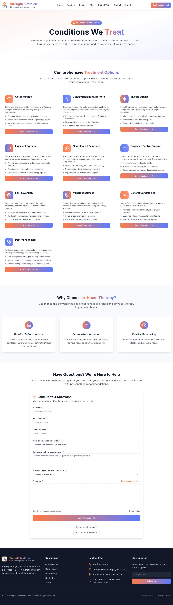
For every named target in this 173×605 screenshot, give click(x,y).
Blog (92, 5)
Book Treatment (27, 131)
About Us (50, 582)
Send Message (84, 518)
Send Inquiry (51, 569)
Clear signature (134, 511)
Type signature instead (130, 481)
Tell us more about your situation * (48, 452)
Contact (117, 5)
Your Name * (38, 407)
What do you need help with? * (46, 441)
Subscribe (151, 581)
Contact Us (50, 578)
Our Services (51, 564)
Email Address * (40, 418)
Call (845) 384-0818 (88, 532)
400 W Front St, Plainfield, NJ (107, 574)
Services (71, 5)
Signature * (38, 481)
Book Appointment (161, 5)
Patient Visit (103, 5)
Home (60, 5)
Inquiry (82, 5)
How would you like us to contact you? (50, 470)
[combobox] (86, 444)
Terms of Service (164, 595)
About (128, 5)
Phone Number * (40, 430)
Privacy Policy (147, 595)
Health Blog (51, 573)
